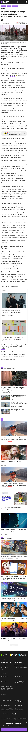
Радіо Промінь (5, 676)
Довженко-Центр (19, 665)
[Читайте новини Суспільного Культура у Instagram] (13, 714)
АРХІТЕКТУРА (14, 6)
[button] (13, 76)
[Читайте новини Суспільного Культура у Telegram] (7, 714)
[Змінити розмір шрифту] (26, 23)
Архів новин (18, 698)
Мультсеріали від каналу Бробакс (19, 682)
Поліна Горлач (7, 20)
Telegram (4, 347)
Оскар (2, 669)
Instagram (21, 345)
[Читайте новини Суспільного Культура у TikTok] (18, 714)
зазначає (10, 207)
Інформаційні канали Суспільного (21, 704)
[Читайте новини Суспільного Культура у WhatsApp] (15, 714)
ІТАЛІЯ (9, 6)
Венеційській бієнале (16, 272)
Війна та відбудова (6, 662)
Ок (14, 729)
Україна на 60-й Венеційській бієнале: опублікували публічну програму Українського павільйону (13, 339)
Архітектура (3, 8)
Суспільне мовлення (7, 700)
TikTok (3, 348)
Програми (3, 679)
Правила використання (19, 701)
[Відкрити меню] (27, 2)
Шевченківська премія (21, 667)
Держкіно (3, 665)
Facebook (14, 345)
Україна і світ (21, 6)
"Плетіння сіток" (13, 279)
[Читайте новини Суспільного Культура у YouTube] (4, 714)
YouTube (20, 347)
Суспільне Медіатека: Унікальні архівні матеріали (7, 690)
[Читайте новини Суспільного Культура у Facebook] (2, 714)
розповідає (15, 62)
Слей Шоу (3, 681)
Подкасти (17, 685)
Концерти (17, 679)
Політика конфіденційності (6, 704)
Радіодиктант (4, 667)
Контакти (3, 698)
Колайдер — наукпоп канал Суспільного (7, 685)
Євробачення (18, 662)
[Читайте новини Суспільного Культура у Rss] (10, 714)
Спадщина (3, 6)
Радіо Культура (19, 676)
